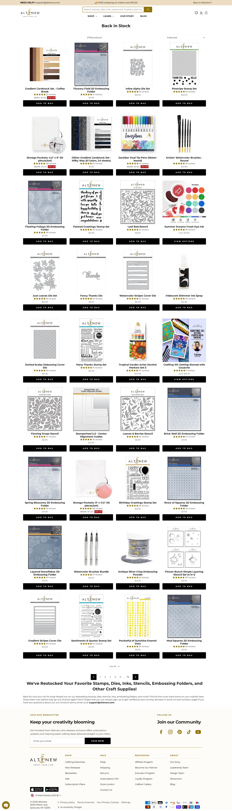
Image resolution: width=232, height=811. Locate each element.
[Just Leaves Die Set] (45, 271)
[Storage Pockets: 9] (91, 478)
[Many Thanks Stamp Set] (91, 340)
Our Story (175, 762)
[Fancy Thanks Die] (91, 271)
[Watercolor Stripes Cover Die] (138, 271)
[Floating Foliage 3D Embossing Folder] (45, 202)
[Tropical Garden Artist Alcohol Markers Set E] (138, 340)
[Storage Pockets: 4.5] (45, 133)
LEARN (107, 16)
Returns (104, 773)
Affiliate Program (144, 762)
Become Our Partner (146, 767)
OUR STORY (127, 16)
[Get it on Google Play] (52, 789)
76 (128, 677)
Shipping (105, 767)
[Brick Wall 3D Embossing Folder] (184, 409)
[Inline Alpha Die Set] (138, 64)
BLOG (143, 16)
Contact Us (106, 790)
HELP (103, 756)
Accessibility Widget (71, 807)
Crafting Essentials (75, 762)
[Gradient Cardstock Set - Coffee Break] (45, 64)
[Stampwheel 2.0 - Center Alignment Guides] (91, 409)
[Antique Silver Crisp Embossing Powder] (138, 547)
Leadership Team (179, 767)
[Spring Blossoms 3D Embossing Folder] (45, 478)
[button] (6, 805)
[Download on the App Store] (37, 789)
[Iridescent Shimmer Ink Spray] (184, 271)
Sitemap (125, 802)
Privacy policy (67, 802)
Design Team (177, 773)
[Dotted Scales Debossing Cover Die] (45, 340)
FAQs (103, 762)
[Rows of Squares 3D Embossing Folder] (184, 478)
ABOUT (174, 756)
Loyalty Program (143, 779)
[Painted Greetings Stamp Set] (91, 202)
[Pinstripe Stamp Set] (184, 64)
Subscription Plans (75, 784)
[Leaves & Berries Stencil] (138, 409)
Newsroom (176, 779)
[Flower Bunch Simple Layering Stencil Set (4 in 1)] (184, 547)
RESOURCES (142, 756)
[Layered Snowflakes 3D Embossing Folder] (45, 547)
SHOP (91, 16)
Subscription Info (109, 779)
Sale (67, 779)
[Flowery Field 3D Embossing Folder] (91, 64)
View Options (184, 241)
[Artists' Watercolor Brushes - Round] (184, 133)
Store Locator (107, 784)
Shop (68, 756)
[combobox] (113, 9)
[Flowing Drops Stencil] (45, 409)
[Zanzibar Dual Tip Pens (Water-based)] (138, 133)
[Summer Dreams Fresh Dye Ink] (184, 202)
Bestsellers (71, 773)
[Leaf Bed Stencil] (138, 202)
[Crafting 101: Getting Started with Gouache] (184, 340)
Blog (172, 784)
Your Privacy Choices (108, 802)
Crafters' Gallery (143, 784)
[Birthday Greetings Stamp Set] (138, 478)
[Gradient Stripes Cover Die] (45, 616)
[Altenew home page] (30, 13)
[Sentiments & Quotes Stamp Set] (91, 616)
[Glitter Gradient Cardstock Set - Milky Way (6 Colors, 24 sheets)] (91, 133)
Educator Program (145, 773)
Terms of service (85, 802)
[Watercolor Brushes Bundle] (91, 547)
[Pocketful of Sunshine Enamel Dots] (138, 616)
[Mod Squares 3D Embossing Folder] (184, 616)
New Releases (72, 767)
